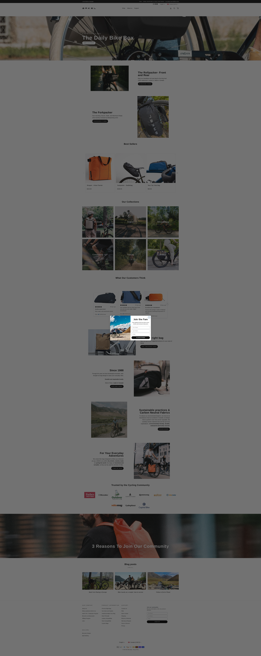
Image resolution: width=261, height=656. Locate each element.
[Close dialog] (149, 317)
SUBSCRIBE (140, 338)
